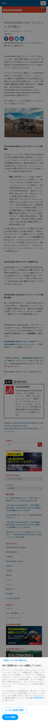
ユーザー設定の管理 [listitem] (14, 710)
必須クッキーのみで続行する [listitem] (15, 660)
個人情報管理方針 (37, 698)
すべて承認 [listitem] (10, 717)
